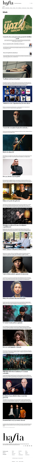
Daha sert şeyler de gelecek (11, 201)
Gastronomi (13, 453)
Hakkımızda (5, 451)
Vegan (19, 453)
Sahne (13, 452)
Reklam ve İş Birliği (21, 461)
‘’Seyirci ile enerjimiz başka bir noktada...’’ (16, 127)
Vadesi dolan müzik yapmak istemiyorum (15, 274)
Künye (4, 452)
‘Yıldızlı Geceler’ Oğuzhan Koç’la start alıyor (16, 103)
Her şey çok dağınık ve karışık (12, 347)
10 (10, 427)
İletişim (4, 454)
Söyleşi (26, 453)
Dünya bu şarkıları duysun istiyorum (14, 298)
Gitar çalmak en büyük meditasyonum (14, 249)
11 (11, 427)
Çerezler (17, 461)
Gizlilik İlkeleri (13, 461)
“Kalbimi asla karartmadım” (11, 79)
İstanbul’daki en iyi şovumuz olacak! (14, 420)
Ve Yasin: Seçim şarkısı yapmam (12, 323)
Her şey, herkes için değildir (11, 176)
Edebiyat (26, 452)
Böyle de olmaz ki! (8, 152)
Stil (19, 452)
